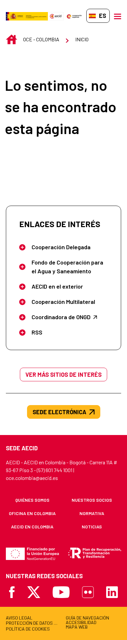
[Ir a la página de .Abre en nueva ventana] (27, 15)
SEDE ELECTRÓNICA (59, 411)
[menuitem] (32, 500)
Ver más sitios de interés (63, 374)
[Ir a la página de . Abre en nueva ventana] (56, 15)
